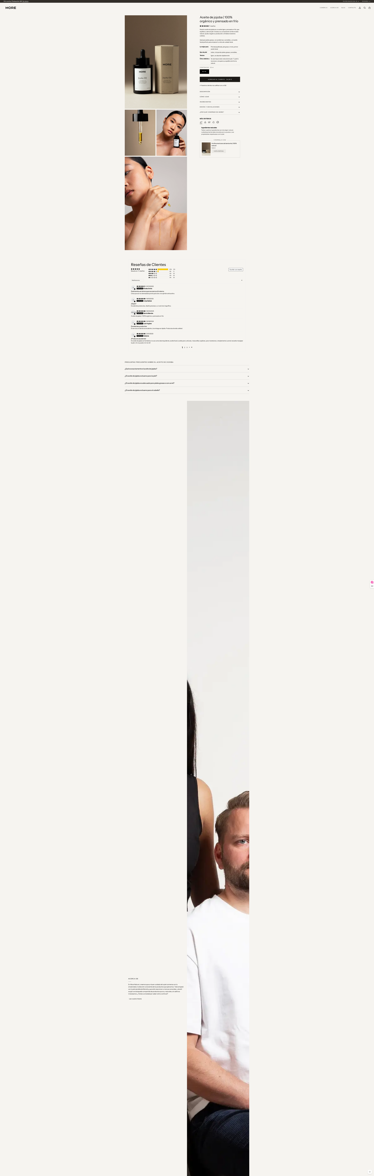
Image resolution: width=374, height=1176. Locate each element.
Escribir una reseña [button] (236, 269)
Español (365, 1)
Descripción (205, 91)
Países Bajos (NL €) (350, 1)
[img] (141, 286)
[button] (323, 8)
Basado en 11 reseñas (138, 271)
